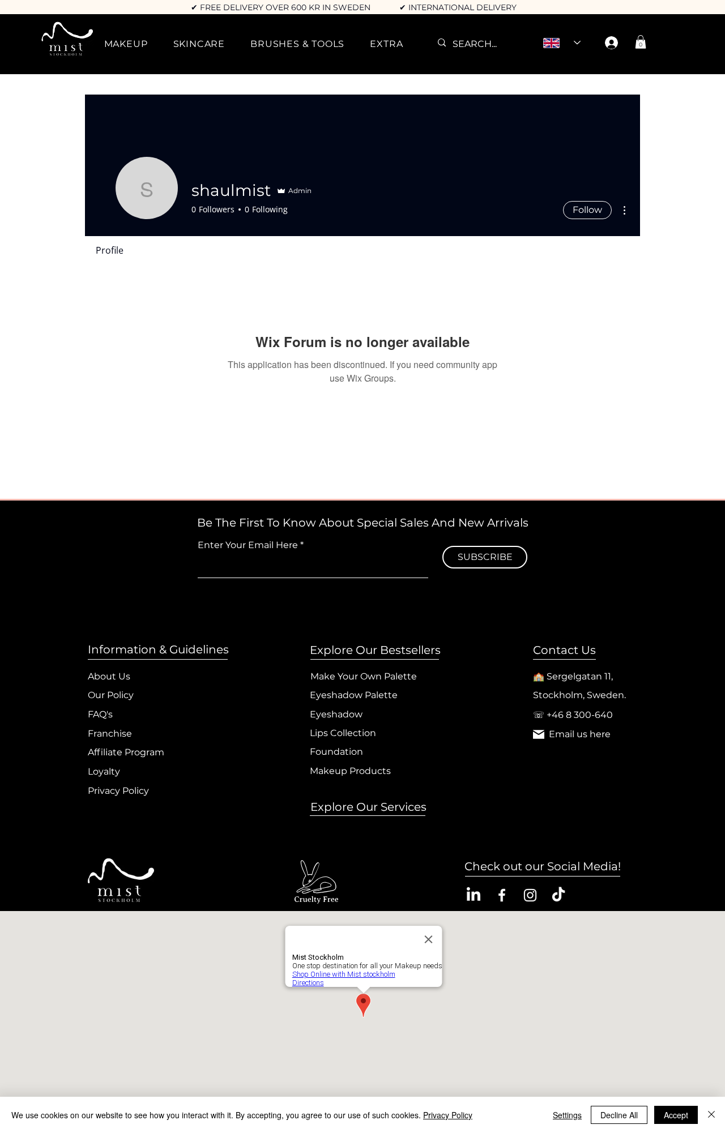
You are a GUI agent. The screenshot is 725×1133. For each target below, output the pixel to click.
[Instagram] (530, 895)
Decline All (619, 1115)
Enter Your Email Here (248, 545)
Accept (676, 1115)
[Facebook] (501, 895)
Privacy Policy (447, 1115)
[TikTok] (558, 895)
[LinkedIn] (473, 895)
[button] (125, 44)
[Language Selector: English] (561, 43)
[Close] (711, 1115)
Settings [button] (567, 1115)
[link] (640, 42)
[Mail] (538, 734)
